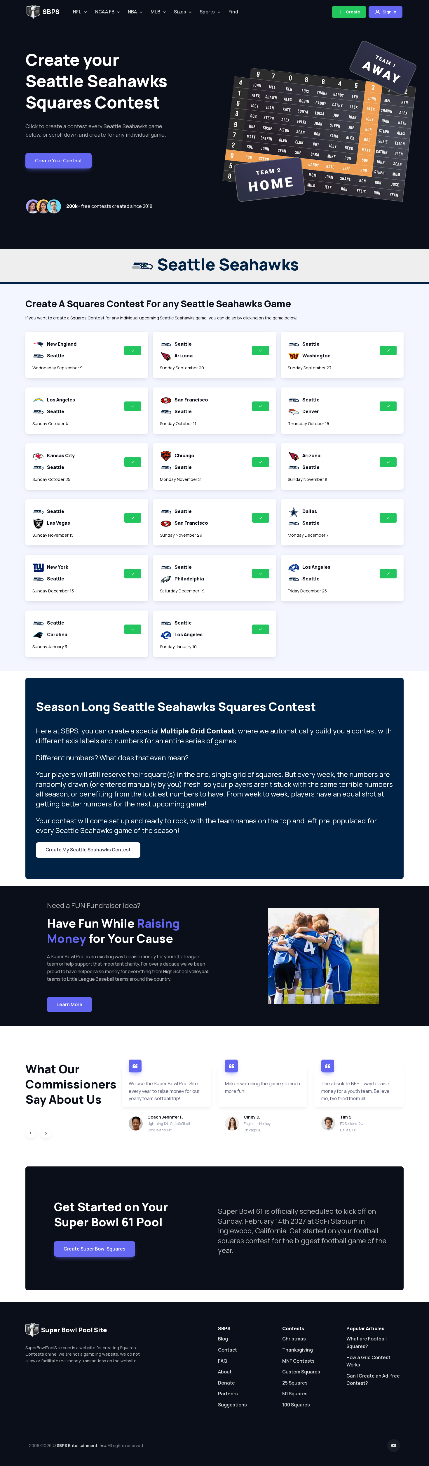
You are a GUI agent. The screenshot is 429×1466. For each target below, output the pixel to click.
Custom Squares (301, 1371)
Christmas (294, 1338)
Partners (228, 1393)
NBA (132, 11)
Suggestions (232, 1404)
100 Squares (296, 1404)
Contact (227, 1350)
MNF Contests (298, 1361)
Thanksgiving (297, 1350)
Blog (223, 1338)
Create (352, 12)
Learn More (69, 1004)
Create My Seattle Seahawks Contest (88, 849)
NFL (77, 11)
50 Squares (295, 1393)
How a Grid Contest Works (368, 1361)
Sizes (180, 11)
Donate (226, 1383)
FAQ (222, 1361)
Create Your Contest (58, 160)
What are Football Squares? (366, 1342)
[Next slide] (46, 1133)
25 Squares (295, 1383)
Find (233, 11)
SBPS (51, 11)
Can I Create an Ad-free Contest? (373, 1380)
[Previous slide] (30, 1133)
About (225, 1371)
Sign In (389, 12)
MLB (155, 11)
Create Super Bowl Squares (94, 1249)
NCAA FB (104, 11)
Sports (207, 11)
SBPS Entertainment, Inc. (82, 1445)
